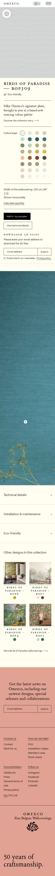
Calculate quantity (14, 203)
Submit (44, 251)
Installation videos (38, 748)
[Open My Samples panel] (37, 4)
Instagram (34, 772)
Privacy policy (11, 790)
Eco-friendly (14, 94)
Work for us (10, 748)
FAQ (30, 744)
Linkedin (33, 785)
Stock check (35, 757)
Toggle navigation (48, 3)
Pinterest (33, 781)
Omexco (11, 3)
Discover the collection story (18, 120)
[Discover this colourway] (25, 421)
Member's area (36, 753)
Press (7, 777)
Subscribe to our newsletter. (21, 258)
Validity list (10, 772)
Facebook (33, 777)
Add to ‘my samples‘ (17, 216)
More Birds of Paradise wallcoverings (23, 650)
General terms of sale (13, 783)
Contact (8, 744)
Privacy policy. (44, 258)
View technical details (18, 225)
